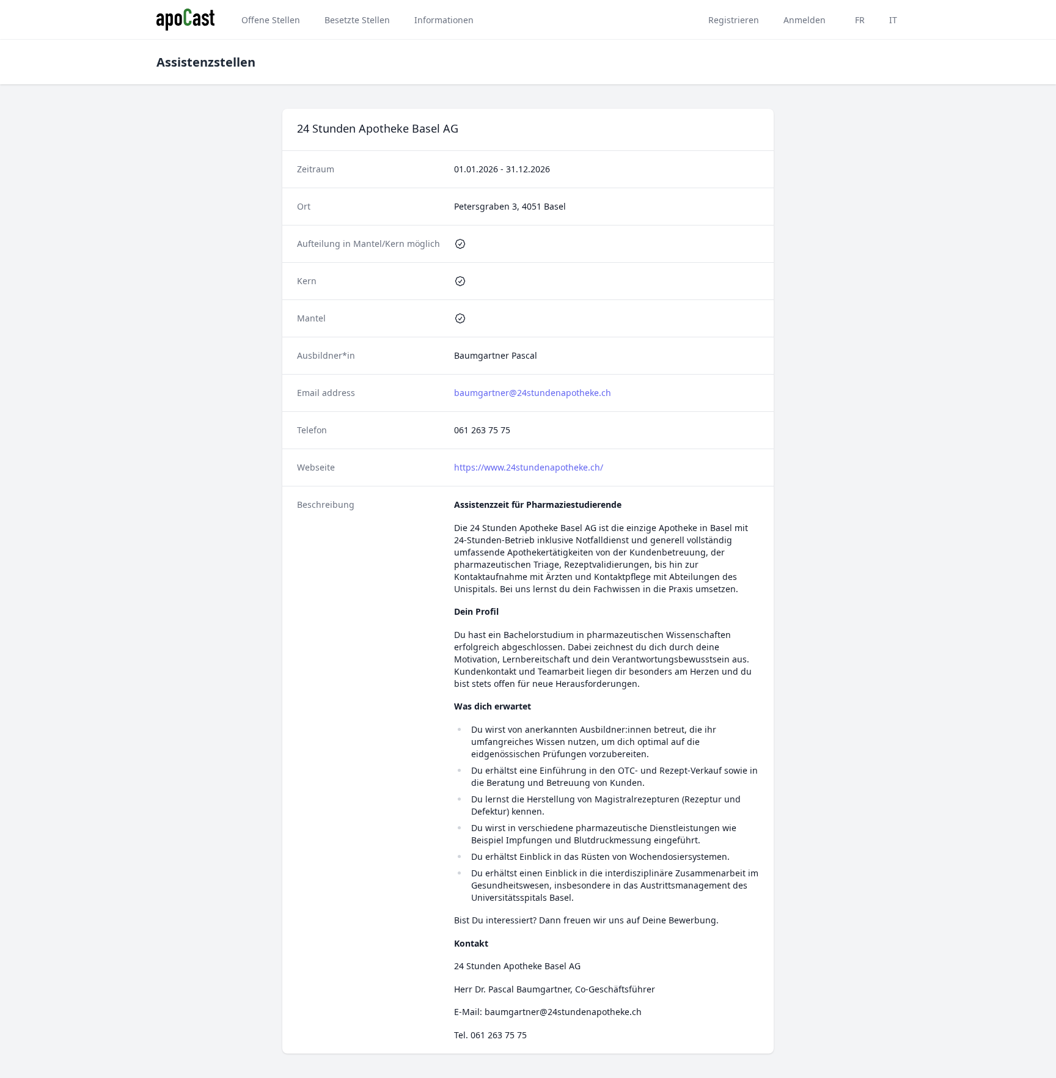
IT (893, 20)
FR (860, 20)
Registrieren (733, 20)
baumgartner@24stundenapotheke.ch (532, 392)
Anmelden (804, 20)
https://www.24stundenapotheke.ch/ (528, 467)
